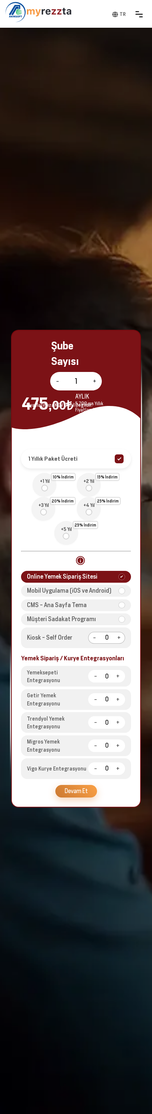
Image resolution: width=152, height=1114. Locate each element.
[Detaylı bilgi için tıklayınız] (80, 560)
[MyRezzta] (49, 12)
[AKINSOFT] (16, 12)
